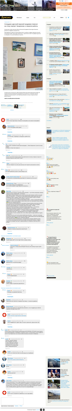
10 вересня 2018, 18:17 (18, 306)
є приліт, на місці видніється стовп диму (59, 100)
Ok (41, 409)
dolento (9, 135)
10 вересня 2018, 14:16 (25, 245)
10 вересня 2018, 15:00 (17, 267)
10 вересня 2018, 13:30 (26, 176)
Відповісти (8, 123)
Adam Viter (8, 191)
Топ (34, 17)
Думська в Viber (51, 275)
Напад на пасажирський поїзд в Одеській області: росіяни (56, 47)
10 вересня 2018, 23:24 (16, 321)
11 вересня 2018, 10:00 (14, 330)
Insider (9, 351)
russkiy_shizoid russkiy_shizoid (12, 176)
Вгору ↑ (21, 405)
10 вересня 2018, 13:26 (15, 170)
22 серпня (49, 78)
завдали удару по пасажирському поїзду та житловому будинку (59, 65)
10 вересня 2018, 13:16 (20, 126)
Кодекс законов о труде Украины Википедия (17, 315)
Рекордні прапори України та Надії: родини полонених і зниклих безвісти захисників (55, 40)
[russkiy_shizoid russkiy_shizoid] (3, 179)
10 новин (19, 107)
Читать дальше (50, 222)
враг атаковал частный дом (64, 363)
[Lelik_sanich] (3, 383)
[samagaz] (3, 266)
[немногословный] (5, 245)
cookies (37, 409)
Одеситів (51, 103)
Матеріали (19, 17)
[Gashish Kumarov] (4, 229)
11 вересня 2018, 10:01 (15, 339)
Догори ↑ (12, 110)
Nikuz (6, 170)
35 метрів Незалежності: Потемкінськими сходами (55, 53)
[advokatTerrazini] (3, 185)
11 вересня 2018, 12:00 (15, 155)
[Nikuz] (2, 169)
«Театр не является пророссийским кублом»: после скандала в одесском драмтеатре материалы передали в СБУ (60, 139)
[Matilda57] (3, 302)
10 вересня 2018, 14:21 (16, 135)
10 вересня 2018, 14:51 (18, 261)
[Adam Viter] (3, 193)
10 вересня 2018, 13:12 (14, 119)
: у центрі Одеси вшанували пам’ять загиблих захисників (56, 85)
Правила (16, 405)
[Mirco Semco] (4, 360)
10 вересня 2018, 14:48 (18, 253)
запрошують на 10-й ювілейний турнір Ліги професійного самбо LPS (59, 104)
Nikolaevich (8, 238)
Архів (27, 17)
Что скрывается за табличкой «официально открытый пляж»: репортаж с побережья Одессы (61, 131)
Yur (6, 144)
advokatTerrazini (9, 183)
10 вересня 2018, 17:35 (12, 144)
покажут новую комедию (64, 375)
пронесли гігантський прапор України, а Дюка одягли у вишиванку (56, 56)
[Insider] (4, 354)
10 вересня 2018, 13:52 (22, 227)
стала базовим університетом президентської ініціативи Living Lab (59, 90)
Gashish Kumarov (11, 227)
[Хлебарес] (3, 283)
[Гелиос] (4, 273)
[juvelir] (2, 330)
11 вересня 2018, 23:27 (15, 392)
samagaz (9, 267)
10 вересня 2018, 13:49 (16, 191)
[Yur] (3, 144)
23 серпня (49, 24)
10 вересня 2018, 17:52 (16, 299)
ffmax (8, 163)
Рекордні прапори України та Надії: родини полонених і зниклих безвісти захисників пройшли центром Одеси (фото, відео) (6, 9)
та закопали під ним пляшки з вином (58, 61)
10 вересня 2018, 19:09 (15, 314)
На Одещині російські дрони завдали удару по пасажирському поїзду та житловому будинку (48, 9)
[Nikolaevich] (3, 240)
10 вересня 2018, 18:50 (17, 274)
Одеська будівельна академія (55, 88)
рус (54, 17)
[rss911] (3, 121)
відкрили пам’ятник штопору (63, 60)
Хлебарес (8, 281)
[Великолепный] (4, 128)
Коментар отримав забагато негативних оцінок (11, 235)
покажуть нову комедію (59, 34)
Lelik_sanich (8, 380)
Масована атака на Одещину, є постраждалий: (56, 114)
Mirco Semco (10, 358)
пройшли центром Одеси (55, 42)
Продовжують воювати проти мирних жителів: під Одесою (55, 27)
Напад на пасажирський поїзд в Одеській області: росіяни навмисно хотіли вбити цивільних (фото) (20, 9)
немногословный (14, 245)
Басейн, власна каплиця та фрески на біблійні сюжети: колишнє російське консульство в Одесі (56, 71)
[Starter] (4, 323)
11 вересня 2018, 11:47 (18, 358)
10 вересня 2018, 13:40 (22, 183)
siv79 (7, 155)
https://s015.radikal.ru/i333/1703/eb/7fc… (16, 359)
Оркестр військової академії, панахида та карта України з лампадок (55, 82)
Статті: (48, 127)
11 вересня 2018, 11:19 (16, 351)
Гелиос (8, 274)
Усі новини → (49, 120)
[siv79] (3, 155)
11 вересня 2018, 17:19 (17, 380)
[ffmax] (3, 162)
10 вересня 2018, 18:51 (17, 290)
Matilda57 (8, 299)
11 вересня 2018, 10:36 (17, 365)
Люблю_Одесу (9, 253)
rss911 (7, 119)
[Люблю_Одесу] (3, 255)
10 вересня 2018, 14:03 (18, 238)
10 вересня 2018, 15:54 (17, 281)
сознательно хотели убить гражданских (60, 401)
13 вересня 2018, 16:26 (14, 163)
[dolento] (4, 134)
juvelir (6, 330)
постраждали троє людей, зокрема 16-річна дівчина (58, 96)
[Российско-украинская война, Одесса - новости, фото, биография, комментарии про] (4, 105)
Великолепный (11, 126)
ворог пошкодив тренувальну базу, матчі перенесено (54, 110)
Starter (9, 321)
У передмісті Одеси (53, 60)
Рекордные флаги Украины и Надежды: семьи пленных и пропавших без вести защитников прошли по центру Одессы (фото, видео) (65, 384)
